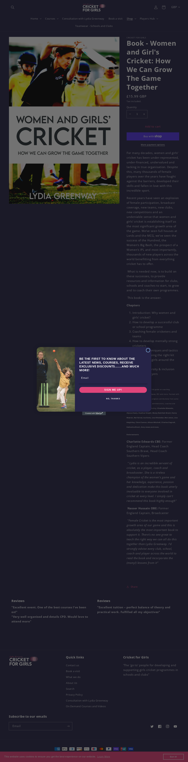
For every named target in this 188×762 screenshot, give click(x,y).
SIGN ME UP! (113, 390)
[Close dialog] (148, 350)
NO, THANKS (113, 399)
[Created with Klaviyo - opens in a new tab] (94, 413)
